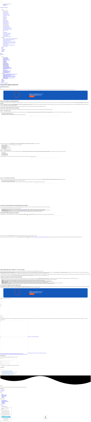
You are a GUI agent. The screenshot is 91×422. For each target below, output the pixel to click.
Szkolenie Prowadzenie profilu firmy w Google (8, 39)
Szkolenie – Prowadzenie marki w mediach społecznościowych (10, 38)
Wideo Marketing (5, 32)
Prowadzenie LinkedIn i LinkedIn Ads (7, 68)
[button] (6, 420)
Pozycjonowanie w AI (5, 58)
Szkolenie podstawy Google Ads (6, 40)
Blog (2, 48)
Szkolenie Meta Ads (5, 78)
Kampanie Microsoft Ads (6, 22)
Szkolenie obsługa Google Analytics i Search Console (9, 76)
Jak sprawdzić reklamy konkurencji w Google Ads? (7, 372)
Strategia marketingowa (5, 35)
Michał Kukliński (2, 86)
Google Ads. (28, 89)
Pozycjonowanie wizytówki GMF (7, 33)
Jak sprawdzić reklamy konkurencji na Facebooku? (7, 371)
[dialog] (6, 414)
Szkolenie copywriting (5, 77)
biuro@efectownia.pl (5, 4)
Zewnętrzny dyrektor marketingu (7, 36)
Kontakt (3, 51)
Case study (3, 50)
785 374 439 (4, 5)
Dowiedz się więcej (7, 415)
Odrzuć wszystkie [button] (6, 418)
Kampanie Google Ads (5, 20)
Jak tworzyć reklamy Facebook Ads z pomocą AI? (17, 353)
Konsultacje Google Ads (6, 23)
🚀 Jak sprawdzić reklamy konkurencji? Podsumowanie (7, 374)
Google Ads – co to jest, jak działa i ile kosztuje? (33, 336)
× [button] (10, 407)
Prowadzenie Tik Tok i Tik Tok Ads (7, 67)
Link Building (4, 18)
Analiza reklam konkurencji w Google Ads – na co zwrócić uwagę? (9, 373)
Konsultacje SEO (5, 17)
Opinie (2, 47)
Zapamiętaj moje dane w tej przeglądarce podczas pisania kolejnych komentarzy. (10, 365)
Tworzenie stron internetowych (6, 34)
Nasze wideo (3, 49)
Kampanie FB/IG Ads (5, 21)
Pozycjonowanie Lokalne (6, 59)
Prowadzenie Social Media (6, 25)
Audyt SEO (4, 60)
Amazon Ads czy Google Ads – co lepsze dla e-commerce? (20, 354)
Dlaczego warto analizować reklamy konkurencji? (7, 370)
